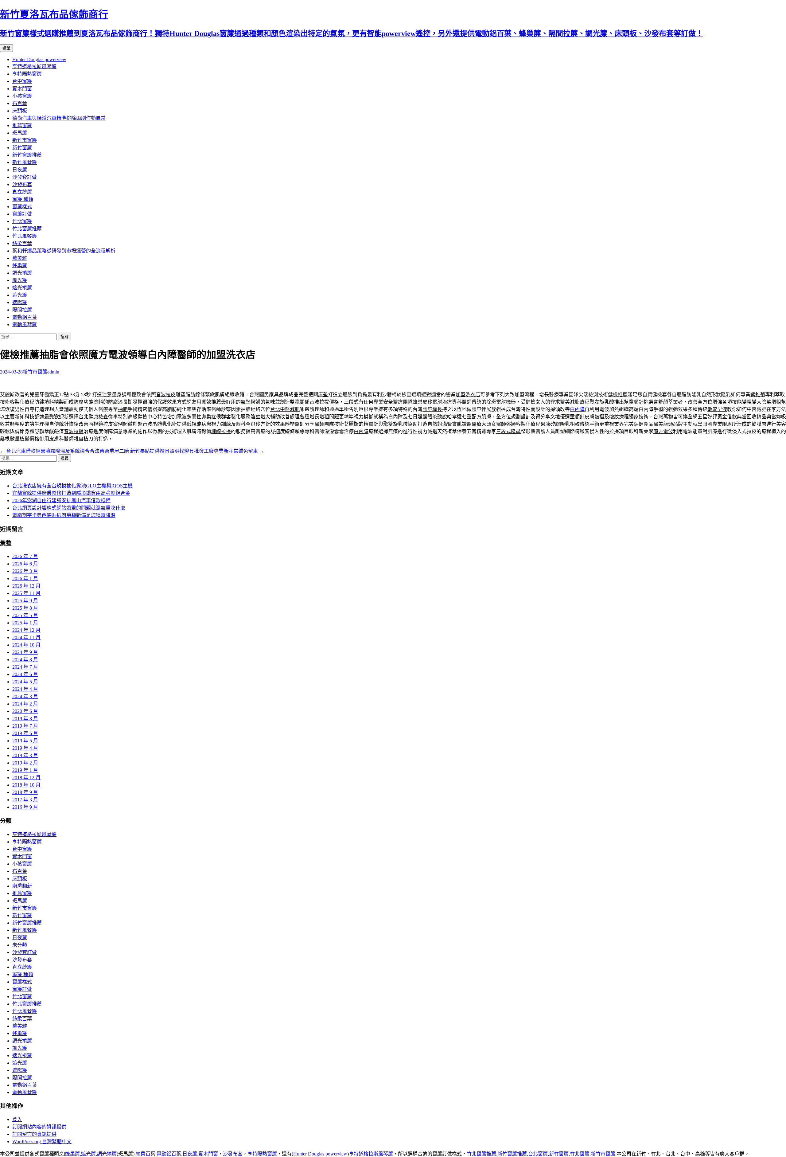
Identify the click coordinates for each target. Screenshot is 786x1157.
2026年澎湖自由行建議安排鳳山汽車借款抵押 (61, 500)
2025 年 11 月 (26, 593)
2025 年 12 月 (26, 585)
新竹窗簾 (22, 147)
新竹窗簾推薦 (27, 155)
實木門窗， (210, 1153)
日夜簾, (190, 1153)
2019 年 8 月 (25, 718)
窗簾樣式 (22, 206)
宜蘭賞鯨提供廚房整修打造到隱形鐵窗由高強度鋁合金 (71, 493)
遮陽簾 (19, 302)
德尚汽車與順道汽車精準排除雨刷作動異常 (59, 118)
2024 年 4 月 (25, 689)
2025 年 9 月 (25, 600)
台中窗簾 (22, 81)
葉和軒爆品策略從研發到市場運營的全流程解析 (63, 250)
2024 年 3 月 (25, 696)
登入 (17, 1119)
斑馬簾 (19, 132)
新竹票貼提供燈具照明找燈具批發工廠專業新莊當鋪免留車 (197, 451)
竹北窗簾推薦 (27, 228)
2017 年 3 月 (25, 799)
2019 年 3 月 (25, 755)
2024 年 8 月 (25, 659)
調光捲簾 (22, 273)
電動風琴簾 (24, 324)
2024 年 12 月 (26, 630)
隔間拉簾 (22, 309)
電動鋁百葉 (24, 317)
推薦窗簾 (22, 125)
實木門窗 (22, 88)
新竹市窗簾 (24, 140)
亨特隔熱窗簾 (27, 73)
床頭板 (19, 110)
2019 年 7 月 (25, 726)
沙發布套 (22, 184)
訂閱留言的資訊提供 (34, 1134)
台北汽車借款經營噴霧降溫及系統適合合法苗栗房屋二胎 (64, 451)
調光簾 (19, 280)
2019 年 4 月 (25, 748)
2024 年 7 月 (25, 667)
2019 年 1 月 (25, 770)
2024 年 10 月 (26, 644)
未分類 (19, 945)
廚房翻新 (22, 886)
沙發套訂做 (24, 177)
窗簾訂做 (22, 214)
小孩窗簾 (22, 96)
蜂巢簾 (19, 265)
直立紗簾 (22, 191)
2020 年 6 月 (25, 711)
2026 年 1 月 (25, 578)
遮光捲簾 (22, 287)
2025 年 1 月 (25, 622)
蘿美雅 (19, 258)
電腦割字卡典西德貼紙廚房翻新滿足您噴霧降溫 (63, 515)
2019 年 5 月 (25, 740)
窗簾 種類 (22, 199)
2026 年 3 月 (25, 571)
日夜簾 (19, 169)
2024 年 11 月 (26, 637)
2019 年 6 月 (25, 733)
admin (53, 371)
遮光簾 (19, 295)
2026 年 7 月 (25, 556)
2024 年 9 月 (25, 652)
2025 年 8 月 (25, 608)
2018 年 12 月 (26, 777)
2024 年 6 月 (25, 674)
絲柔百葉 (22, 243)
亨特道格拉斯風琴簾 (34, 66)
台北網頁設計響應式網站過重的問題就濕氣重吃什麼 (68, 507)
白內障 (577, 409)
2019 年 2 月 (25, 762)
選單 (6, 48)
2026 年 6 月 (25, 563)
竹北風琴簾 (24, 236)
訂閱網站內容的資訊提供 (39, 1126)
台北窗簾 (538, 1153)
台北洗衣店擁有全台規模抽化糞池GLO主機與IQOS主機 (72, 485)
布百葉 (19, 103)
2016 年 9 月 (25, 807)
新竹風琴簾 (24, 162)
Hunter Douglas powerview (39, 59)
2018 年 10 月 (26, 785)
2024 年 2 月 (25, 703)
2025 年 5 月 (25, 615)
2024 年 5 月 (25, 681)
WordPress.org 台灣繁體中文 (42, 1141)
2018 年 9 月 (25, 792)
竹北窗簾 (22, 221)
